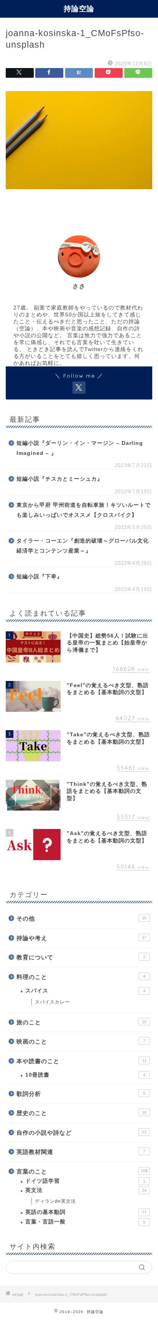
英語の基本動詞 (85, 1212)
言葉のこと (82, 1171)
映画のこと (80, 1041)
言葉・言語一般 (85, 1222)
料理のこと (80, 977)
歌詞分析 (80, 1093)
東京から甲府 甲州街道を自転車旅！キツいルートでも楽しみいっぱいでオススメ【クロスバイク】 (83, 510)
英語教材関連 (80, 1152)
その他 (81, 918)
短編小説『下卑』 (39, 576)
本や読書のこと (81, 1061)
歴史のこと (81, 1113)
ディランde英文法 (55, 1201)
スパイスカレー (52, 1002)
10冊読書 (85, 1075)
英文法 (85, 1190)
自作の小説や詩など (81, 1132)
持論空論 (79, 8)
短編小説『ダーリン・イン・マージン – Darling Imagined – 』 (79, 448)
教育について (80, 957)
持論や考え (81, 938)
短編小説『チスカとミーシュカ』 (59, 479)
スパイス (85, 991)
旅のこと (81, 1022)
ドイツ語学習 (85, 1181)
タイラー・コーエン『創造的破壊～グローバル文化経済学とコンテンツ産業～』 (82, 546)
